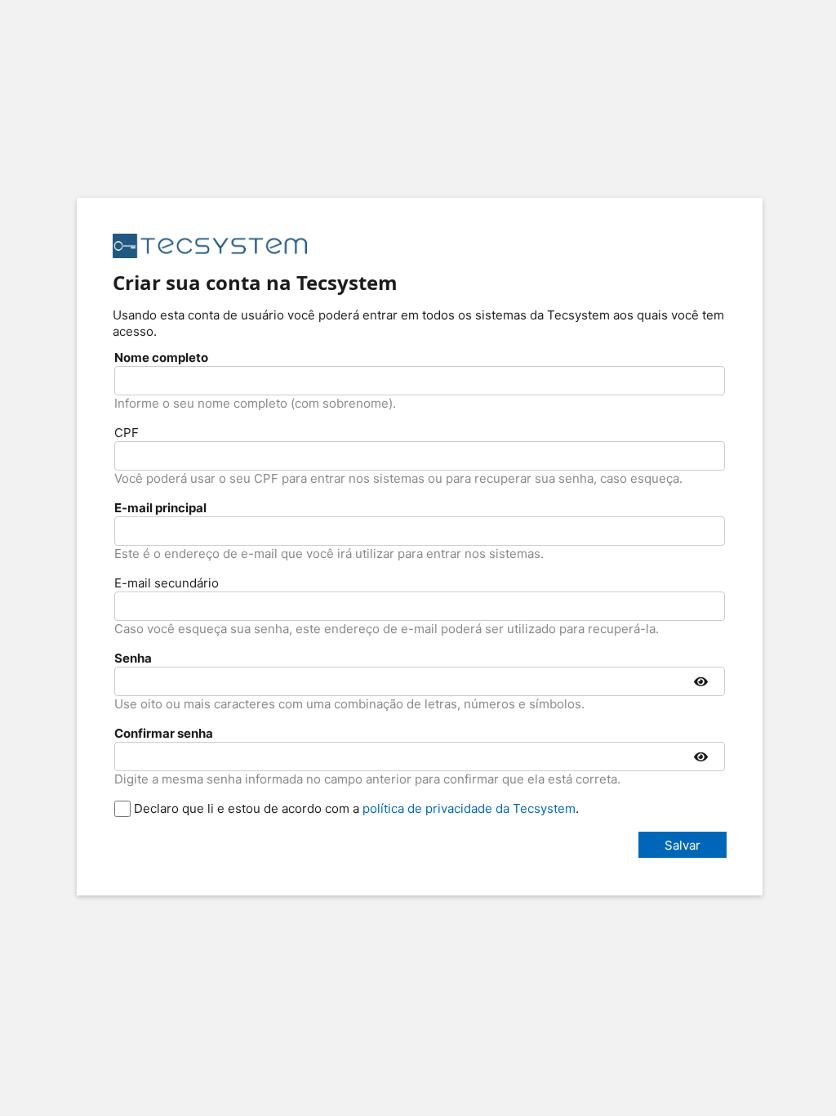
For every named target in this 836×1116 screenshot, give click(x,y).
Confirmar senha (163, 733)
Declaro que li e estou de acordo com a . (355, 808)
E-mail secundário (166, 583)
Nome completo (161, 357)
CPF (126, 432)
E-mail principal (160, 508)
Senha (133, 658)
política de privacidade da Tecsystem (469, 808)
